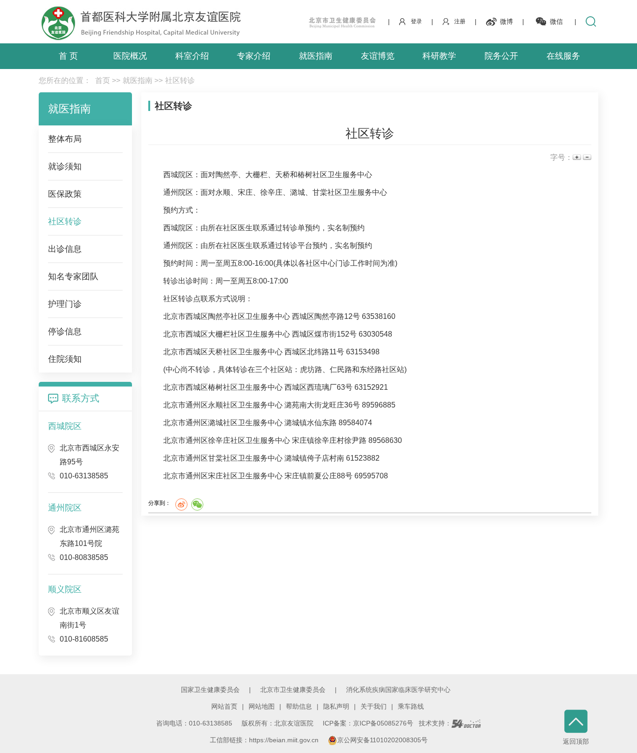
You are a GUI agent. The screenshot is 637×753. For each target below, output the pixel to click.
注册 (459, 21)
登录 (416, 21)
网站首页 (224, 706)
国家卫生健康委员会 (210, 689)
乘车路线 (411, 706)
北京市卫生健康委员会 (292, 689)
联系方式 (80, 398)
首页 (102, 80)
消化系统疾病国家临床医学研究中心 (398, 689)
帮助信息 (299, 706)
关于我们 (373, 706)
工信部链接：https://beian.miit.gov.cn (265, 740)
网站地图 (262, 706)
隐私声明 (336, 706)
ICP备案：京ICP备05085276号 (368, 723)
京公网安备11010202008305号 (382, 740)
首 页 (68, 56)
